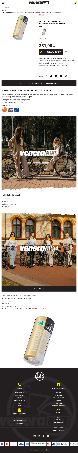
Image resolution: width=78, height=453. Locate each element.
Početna (4, 10)
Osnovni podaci (19, 392)
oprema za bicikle (8, 12)
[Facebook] (30, 436)
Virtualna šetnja (19, 400)
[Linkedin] (39, 436)
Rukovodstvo (19, 395)
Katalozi (58, 392)
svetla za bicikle (18, 12)
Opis (22, 83)
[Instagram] (35, 436)
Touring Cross (58, 425)
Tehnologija (58, 395)
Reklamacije (19, 423)
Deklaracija (34, 83)
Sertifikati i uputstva (58, 406)
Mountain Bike (58, 422)
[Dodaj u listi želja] (66, 52)
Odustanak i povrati (19, 420)
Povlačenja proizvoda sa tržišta (20, 426)
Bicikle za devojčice (58, 430)
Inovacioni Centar (58, 398)
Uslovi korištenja (19, 418)
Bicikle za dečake (59, 427)
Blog (19, 406)
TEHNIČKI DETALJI (51, 83)
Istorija (19, 398)
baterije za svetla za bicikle (32, 12)
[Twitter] (43, 436)
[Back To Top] (72, 447)
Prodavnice (58, 403)
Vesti (19, 403)
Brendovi (58, 400)
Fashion (58, 419)
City (58, 417)
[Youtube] (48, 436)
